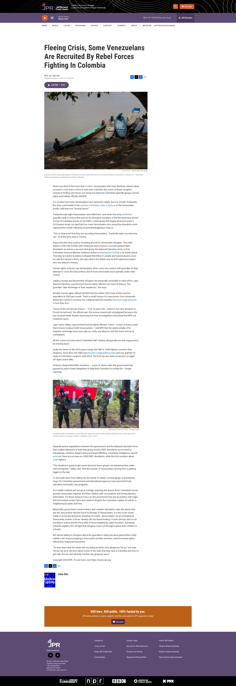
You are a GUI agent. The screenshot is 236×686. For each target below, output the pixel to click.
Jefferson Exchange (164, 26)
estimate (57, 456)
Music (55, 26)
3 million (89, 186)
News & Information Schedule (170, 657)
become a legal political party (102, 353)
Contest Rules (99, 657)
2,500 (55, 459)
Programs (80, 26)
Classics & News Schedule (169, 646)
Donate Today (132, 641)
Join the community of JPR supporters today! (134, 616)
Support (107, 26)
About (134, 26)
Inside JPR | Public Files (103, 652)
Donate (188, 6)
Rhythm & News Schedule (169, 652)
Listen (67, 26)
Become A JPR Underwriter (137, 646)
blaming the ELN (108, 252)
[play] (45, 17)
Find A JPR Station (166, 641)
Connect (121, 26)
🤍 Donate (118, 621)
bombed (126, 214)
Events (94, 26)
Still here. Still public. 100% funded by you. (118, 611)
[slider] (56, 17)
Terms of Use (99, 646)
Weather (147, 26)
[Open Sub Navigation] (49, 26)
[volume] (52, 18)
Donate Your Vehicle (134, 652)
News (44, 26)
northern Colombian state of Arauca (97, 205)
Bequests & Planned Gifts (136, 657)
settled (77, 189)
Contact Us (98, 641)
